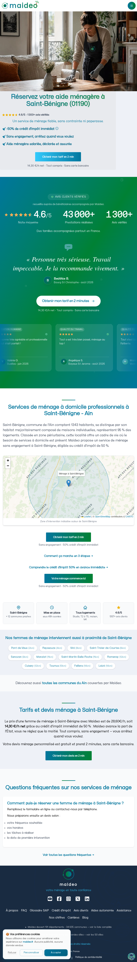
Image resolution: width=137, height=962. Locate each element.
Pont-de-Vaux (22, 648)
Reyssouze (52, 648)
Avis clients (81, 910)
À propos (12, 910)
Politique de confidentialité (88, 957)
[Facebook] (59, 898)
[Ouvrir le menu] (132, 6)
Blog (85, 917)
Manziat (44, 657)
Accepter (56, 952)
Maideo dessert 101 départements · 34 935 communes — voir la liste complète (68, 927)
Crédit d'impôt (61, 910)
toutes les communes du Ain (64, 683)
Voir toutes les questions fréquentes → (68, 855)
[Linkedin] (87, 898)
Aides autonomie (102, 910)
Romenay (116, 657)
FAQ (24, 910)
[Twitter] (77, 898)
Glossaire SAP (39, 910)
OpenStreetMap (102, 516)
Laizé (105, 666)
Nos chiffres (57, 917)
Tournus (57, 666)
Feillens (82, 666)
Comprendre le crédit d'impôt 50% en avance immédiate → (68, 567)
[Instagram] (68, 898)
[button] (68, 483)
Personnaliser (31, 952)
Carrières (73, 917)
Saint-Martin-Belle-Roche (80, 657)
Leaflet (87, 516)
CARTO (129, 516)
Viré (76, 648)
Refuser (12, 952)
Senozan (19, 657)
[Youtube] (49, 898)
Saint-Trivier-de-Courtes (108, 648)
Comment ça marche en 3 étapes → (68, 556)
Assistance (124, 910)
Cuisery (33, 666)
